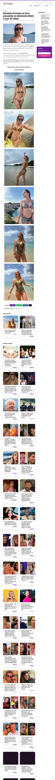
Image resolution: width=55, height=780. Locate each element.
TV (42, 5)
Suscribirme (44, 55)
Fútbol (46, 5)
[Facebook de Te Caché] (46, 2)
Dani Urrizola (17, 308)
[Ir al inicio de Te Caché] (8, 3)
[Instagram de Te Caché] (47, 2)
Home (30, 5)
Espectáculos (36, 5)
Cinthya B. (6, 20)
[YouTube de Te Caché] (51, 2)
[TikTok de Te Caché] (49, 2)
